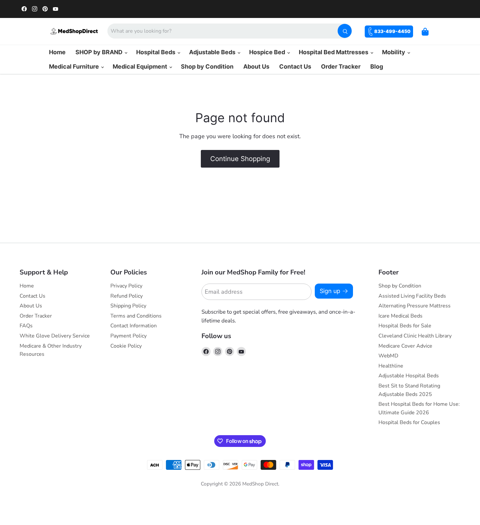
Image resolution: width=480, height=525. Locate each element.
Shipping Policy (128, 305)
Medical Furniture (74, 66)
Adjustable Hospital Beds (408, 375)
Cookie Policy (126, 346)
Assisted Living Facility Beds (412, 296)
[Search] (345, 31)
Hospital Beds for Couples (409, 422)
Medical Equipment (140, 66)
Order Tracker (340, 66)
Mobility (394, 52)
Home (57, 52)
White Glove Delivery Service (55, 335)
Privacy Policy (126, 285)
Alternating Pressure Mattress (414, 305)
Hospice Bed (267, 52)
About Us (256, 66)
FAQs (26, 325)
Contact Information (133, 325)
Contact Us (295, 66)
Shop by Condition (207, 66)
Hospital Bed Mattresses (334, 52)
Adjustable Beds (213, 52)
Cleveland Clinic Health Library (415, 335)
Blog (376, 66)
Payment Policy (128, 335)
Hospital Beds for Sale (404, 325)
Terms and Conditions (136, 316)
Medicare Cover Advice (405, 346)
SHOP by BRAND (99, 52)
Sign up (330, 290)
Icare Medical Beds (400, 316)
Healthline (390, 365)
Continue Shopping (240, 159)
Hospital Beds (156, 52)
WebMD (388, 355)
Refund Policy (126, 296)
